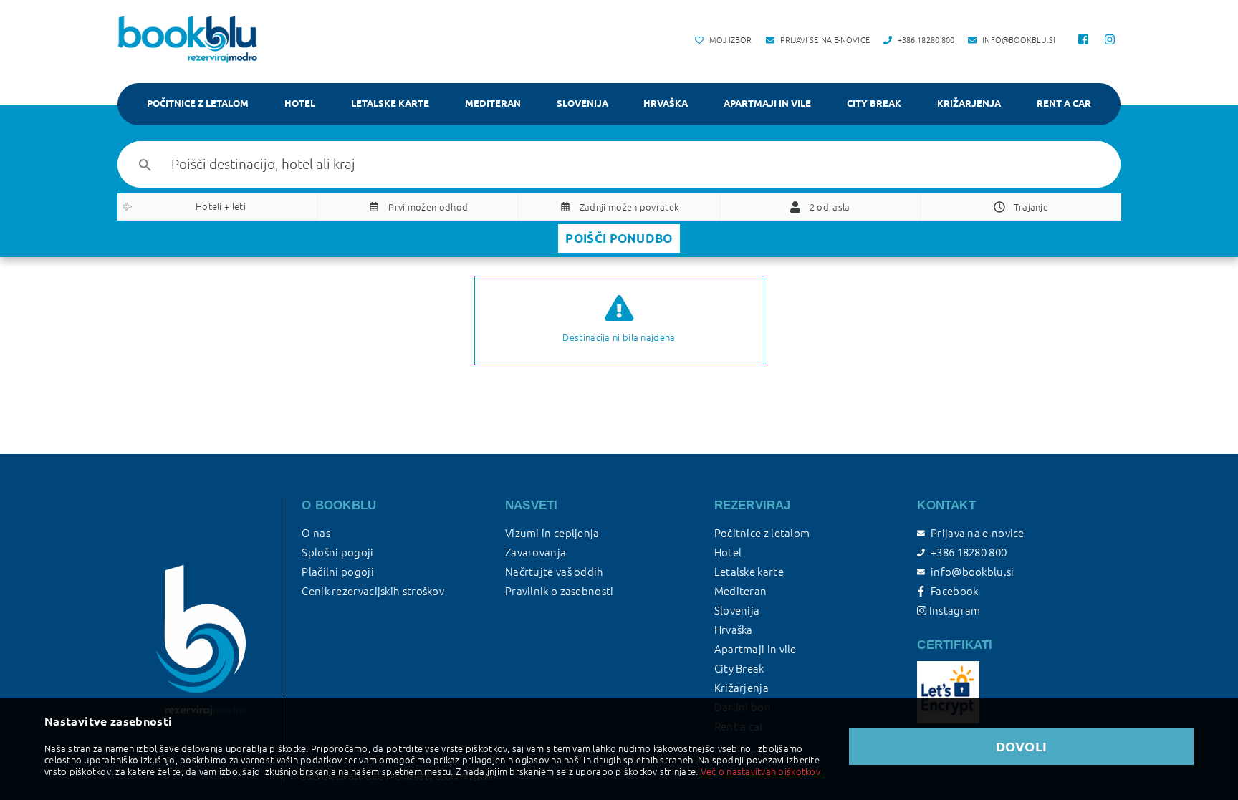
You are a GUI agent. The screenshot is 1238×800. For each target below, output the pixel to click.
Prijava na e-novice (977, 533)
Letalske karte (390, 103)
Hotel (299, 103)
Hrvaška (665, 103)
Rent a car (1064, 103)
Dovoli (1021, 746)
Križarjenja (969, 103)
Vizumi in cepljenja (552, 533)
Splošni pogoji (337, 552)
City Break (874, 103)
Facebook (954, 591)
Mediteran (493, 103)
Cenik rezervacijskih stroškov (373, 591)
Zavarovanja (535, 552)
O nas (316, 533)
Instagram (953, 610)
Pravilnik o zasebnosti (559, 591)
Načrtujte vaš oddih (554, 572)
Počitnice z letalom (198, 103)
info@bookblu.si (972, 572)
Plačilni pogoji (338, 572)
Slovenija (582, 103)
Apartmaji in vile (767, 103)
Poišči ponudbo (618, 238)
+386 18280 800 (969, 552)
